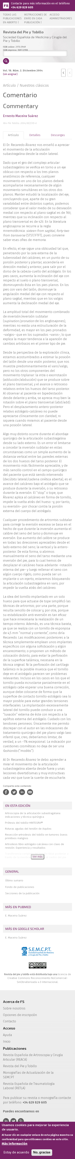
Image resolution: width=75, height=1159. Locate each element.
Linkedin (6, 1121)
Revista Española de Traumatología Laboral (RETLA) (29, 1086)
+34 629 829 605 (22, 7)
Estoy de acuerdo (16, 1152)
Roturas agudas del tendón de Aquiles (28, 828)
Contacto (9, 1021)
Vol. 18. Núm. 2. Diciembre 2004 (23, 70)
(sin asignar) (10, 74)
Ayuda (7, 1035)
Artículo (13, 135)
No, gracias (41, 1152)
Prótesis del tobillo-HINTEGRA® (24, 822)
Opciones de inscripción (20, 1015)
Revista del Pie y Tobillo (20, 1066)
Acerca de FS (13, 1001)
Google (21, 1121)
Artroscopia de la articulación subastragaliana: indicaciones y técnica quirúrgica (33, 815)
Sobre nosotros (14, 1008)
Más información (14, 1144)
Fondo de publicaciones (19, 887)
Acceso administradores (61, 16)
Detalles (34, 135)
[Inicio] (6, 5)
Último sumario (14, 880)
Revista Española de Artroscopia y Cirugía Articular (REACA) (33, 1057)
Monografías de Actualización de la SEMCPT (28, 1075)
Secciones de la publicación (22, 893)
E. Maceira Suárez (16, 915)
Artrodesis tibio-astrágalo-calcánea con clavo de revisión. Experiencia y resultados (34, 845)
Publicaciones (14, 1048)
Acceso (9, 1028)
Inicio (6, 1041)
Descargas (58, 135)
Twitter (13, 1121)
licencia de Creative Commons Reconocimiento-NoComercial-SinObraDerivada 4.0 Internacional (39, 978)
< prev (63, 73)
